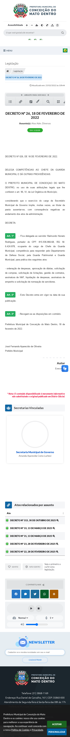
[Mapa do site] (52, 25)
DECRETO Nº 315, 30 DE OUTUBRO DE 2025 (33, 520)
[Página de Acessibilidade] (57, 25)
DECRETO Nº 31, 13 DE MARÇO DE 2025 (31, 536)
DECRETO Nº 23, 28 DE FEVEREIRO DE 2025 (33, 543)
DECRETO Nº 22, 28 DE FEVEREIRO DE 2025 (33, 551)
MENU (9, 50)
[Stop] (38, 608)
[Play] (31, 608)
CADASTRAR (35, 660)
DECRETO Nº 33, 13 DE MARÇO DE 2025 (31, 528)
